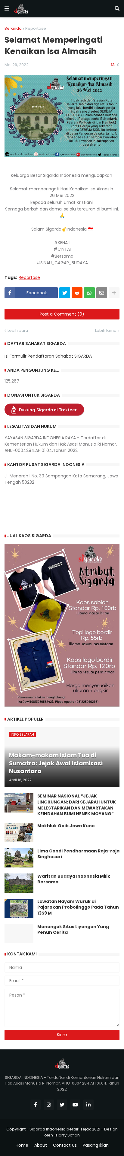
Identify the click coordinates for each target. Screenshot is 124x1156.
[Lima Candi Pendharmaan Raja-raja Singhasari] (19, 857)
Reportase (35, 28)
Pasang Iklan (96, 1145)
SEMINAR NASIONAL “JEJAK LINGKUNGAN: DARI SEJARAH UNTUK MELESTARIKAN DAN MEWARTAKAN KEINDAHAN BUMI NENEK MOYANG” (76, 805)
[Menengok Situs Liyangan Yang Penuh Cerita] (19, 933)
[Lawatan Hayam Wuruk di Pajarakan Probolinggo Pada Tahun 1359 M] (19, 908)
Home (22, 1145)
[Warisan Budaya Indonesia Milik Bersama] (19, 883)
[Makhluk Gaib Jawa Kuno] (19, 832)
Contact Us (65, 1145)
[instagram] (49, 1105)
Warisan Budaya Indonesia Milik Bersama (73, 879)
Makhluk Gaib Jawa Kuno (66, 826)
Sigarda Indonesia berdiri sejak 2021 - (66, 1129)
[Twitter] (64, 292)
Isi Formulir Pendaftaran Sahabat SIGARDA (48, 356)
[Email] (101, 292)
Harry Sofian (68, 1135)
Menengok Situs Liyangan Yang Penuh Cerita (73, 930)
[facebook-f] (35, 1105)
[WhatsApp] (89, 292)
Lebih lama (105, 330)
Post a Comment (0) (62, 314)
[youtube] (75, 1105)
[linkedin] (88, 1105)
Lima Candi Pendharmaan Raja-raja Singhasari (78, 854)
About (40, 1145)
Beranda (13, 28)
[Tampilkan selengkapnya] (114, 292)
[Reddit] (77, 292)
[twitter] (62, 1105)
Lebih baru (18, 330)
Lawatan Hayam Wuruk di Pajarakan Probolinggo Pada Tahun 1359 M (78, 907)
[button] (7, 8)
